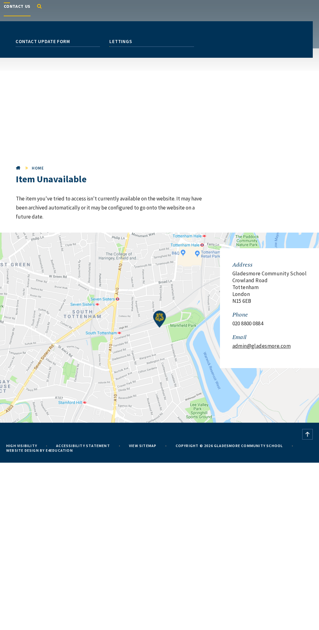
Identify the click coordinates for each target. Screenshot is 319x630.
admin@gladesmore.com (261, 345)
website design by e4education (39, 450)
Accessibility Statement (83, 445)
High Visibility (21, 445)
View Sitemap (142, 445)
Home (18, 168)
